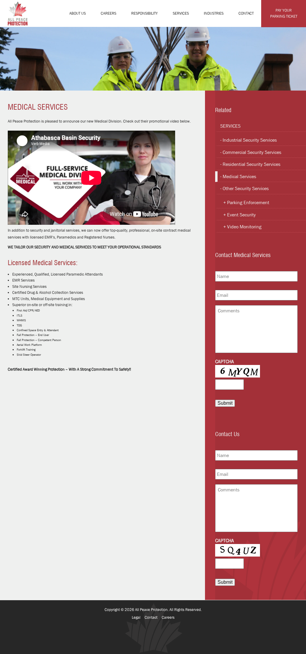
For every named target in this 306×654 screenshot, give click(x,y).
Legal (136, 617)
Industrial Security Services (250, 140)
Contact (246, 13)
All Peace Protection (151, 609)
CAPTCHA (224, 362)
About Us (77, 13)
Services (181, 13)
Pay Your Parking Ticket (283, 13)
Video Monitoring (244, 227)
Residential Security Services (251, 164)
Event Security (241, 215)
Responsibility (144, 13)
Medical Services (239, 176)
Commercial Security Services (252, 152)
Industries (214, 13)
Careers (108, 13)
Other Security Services (246, 188)
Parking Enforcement (248, 202)
